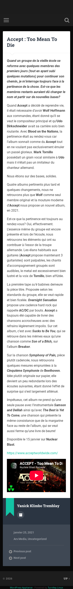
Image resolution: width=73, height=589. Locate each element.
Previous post (22, 551)
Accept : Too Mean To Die (32, 42)
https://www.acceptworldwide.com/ (32, 453)
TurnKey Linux (55, 587)
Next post (20, 557)
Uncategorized (37, 539)
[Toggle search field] (66, 20)
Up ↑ (67, 578)
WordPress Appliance (21, 587)
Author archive (20, 514)
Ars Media (20, 539)
